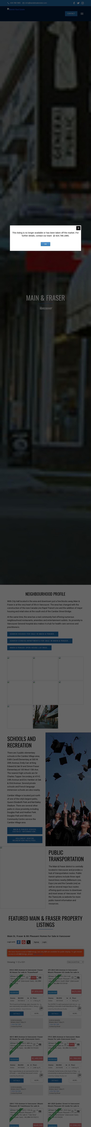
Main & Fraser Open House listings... (29, 648)
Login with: (11, 942)
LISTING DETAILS (17, 1014)
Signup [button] (36, 942)
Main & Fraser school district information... (25, 831)
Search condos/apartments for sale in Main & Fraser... (40, 641)
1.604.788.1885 (16, 1024)
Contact (71, 14)
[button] (13, 3)
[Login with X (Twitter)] (28, 943)
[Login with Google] (23, 943)
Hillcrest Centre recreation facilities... (25, 839)
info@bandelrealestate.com (36, 3)
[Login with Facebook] (18, 943)
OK (45, 244)
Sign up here (38, 954)
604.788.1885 (15, 3)
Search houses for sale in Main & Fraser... (33, 634)
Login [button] (44, 942)
